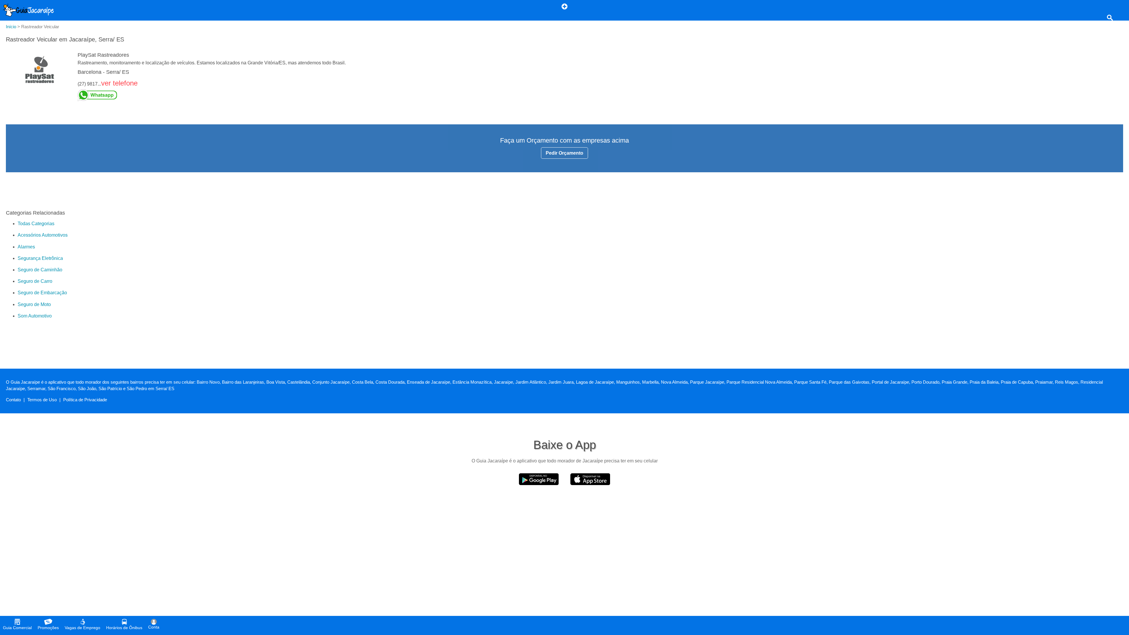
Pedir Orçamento (564, 153)
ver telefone (119, 83)
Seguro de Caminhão (40, 269)
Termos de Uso (42, 399)
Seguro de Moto (34, 304)
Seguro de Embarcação (42, 292)
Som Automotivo (35, 315)
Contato (13, 399)
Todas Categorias (36, 223)
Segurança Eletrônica (40, 258)
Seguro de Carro (35, 281)
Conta (153, 627)
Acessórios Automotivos (43, 235)
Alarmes (26, 246)
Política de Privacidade (85, 399)
